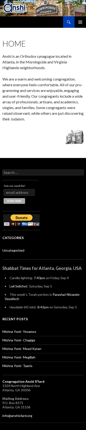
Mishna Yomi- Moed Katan (21, 349)
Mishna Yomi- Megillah (18, 357)
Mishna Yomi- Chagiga (18, 340)
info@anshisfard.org (17, 416)
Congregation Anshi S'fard (23, 381)
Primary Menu (80, 22)
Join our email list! (14, 185)
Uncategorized (13, 250)
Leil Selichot (18, 286)
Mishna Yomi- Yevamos (19, 332)
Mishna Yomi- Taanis (17, 366)
